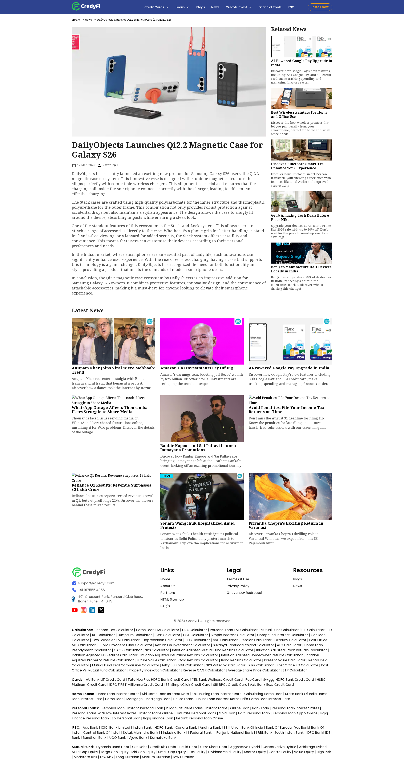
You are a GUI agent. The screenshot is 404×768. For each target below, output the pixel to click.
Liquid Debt (188, 746)
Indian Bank (143, 727)
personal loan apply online (295, 713)
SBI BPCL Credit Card (230, 684)
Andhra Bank (210, 727)
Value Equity (304, 751)
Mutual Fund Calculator (279, 629)
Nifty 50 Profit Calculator (182, 665)
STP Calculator (295, 670)
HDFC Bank (163, 727)
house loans (183, 698)
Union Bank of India (247, 727)
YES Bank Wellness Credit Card (217, 679)
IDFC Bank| (315, 732)
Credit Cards (154, 7)
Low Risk (106, 757)
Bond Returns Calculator (241, 660)
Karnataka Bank (163, 737)
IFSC (291, 7)
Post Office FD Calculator (297, 665)
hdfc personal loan (254, 713)
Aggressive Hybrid (245, 746)
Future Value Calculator (156, 660)
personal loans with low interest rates (104, 713)
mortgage (135, 698)
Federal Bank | (202, 732)
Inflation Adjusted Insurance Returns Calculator (179, 655)
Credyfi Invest (237, 7)
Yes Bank (301, 727)
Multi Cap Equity (85, 751)
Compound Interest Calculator (282, 635)
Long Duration (127, 757)
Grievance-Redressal (244, 592)
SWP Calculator (167, 635)
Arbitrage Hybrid (313, 746)
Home (76, 19)
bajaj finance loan (158, 718)
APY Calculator (289, 645)
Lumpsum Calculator (135, 635)
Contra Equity (280, 751)
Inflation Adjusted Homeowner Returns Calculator (262, 655)
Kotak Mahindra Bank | (142, 732)
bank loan (260, 708)
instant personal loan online (199, 718)
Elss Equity (197, 751)
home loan (114, 698)
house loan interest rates (218, 698)
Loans (181, 7)
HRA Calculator (194, 629)
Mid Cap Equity (143, 751)
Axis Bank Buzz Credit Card (272, 684)
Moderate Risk (85, 757)
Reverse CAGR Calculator (204, 670)
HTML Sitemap (172, 599)
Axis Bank (91, 727)
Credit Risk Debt (163, 746)
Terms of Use (238, 579)
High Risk (324, 751)
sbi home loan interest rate (165, 693)
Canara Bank (186, 727)
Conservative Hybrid (279, 746)
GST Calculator (195, 635)
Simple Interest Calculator (232, 635)
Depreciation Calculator (162, 640)
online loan (239, 708)
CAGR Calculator (128, 650)
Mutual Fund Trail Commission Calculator (125, 665)
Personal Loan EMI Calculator (234, 629)
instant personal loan (145, 708)
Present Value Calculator (285, 660)
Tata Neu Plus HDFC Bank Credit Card (158, 679)
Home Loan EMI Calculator (157, 629)
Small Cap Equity (172, 751)
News (215, 7)
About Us (167, 586)
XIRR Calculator (261, 665)
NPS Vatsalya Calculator (226, 665)
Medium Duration (156, 757)
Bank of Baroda (279, 727)
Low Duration (183, 757)
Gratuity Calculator (290, 640)
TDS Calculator (197, 640)
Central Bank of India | (102, 732)
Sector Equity (255, 751)
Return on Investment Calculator (182, 645)
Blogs (200, 7)
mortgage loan (158, 698)
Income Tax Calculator (114, 629)
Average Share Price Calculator (254, 670)
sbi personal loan (126, 718)
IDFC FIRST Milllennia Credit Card (136, 684)
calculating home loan (263, 693)
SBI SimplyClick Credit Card (188, 684)
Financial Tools (270, 7)
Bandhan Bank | (96, 737)
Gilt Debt (139, 746)
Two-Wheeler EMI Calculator (116, 640)
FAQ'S (165, 606)
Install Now (320, 7)
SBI (226, 727)
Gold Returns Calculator (198, 660)
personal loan (113, 708)
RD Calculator (103, 635)
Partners (167, 592)
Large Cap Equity (115, 751)
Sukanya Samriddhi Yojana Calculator (243, 645)
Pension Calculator (256, 640)
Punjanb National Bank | (236, 732)
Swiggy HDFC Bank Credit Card (288, 679)
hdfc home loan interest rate (265, 698)
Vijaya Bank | (139, 737)
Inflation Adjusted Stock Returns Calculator (291, 650)
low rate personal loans (196, 713)
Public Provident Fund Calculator (125, 645)
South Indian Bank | (290, 732)
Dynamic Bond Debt (112, 746)
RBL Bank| (266, 732)
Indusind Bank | (175, 732)
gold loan (227, 713)
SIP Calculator (313, 629)
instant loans (216, 708)
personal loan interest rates (296, 708)
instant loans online (156, 713)
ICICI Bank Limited (116, 727)
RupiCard (253, 679)
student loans (191, 708)
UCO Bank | (119, 737)
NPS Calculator (157, 650)
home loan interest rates (118, 693)
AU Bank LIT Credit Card (106, 679)
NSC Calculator (225, 640)
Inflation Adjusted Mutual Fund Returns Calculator (212, 650)
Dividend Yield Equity (224, 751)
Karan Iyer (110, 165)
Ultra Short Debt (213, 746)
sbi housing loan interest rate (217, 693)
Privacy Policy (238, 586)
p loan (171, 708)
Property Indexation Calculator (154, 670)
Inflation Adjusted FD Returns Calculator (105, 655)
